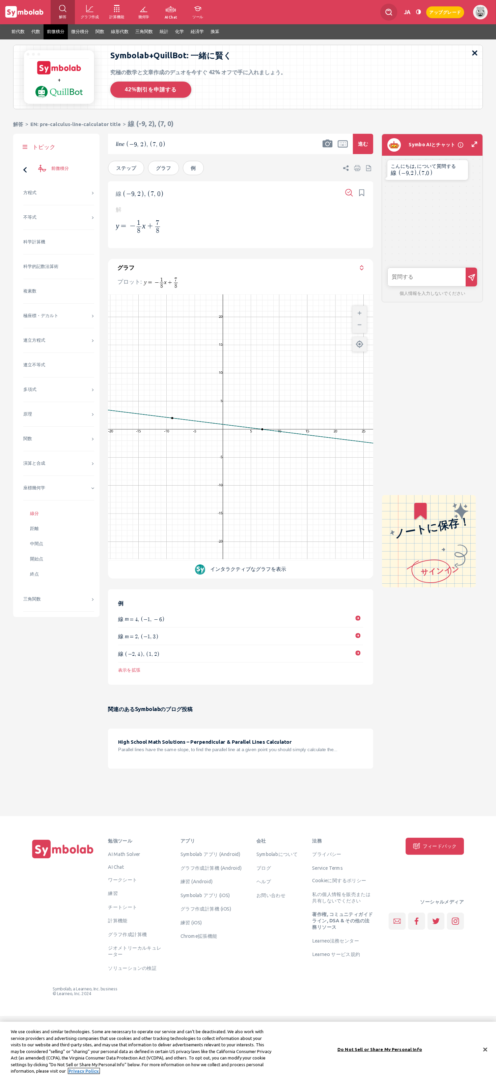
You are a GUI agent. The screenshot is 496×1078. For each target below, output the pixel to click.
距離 (34, 528)
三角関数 (32, 599)
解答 (18, 124)
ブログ (263, 867)
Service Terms (327, 867)
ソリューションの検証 (132, 968)
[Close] (485, 1049)
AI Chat (116, 866)
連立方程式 (34, 340)
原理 (27, 414)
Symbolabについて (277, 854)
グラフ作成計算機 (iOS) (206, 909)
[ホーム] (62, 858)
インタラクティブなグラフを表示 (248, 569)
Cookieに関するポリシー (339, 880)
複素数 (29, 291)
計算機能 (118, 920)
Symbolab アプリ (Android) (211, 854)
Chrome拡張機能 (199, 936)
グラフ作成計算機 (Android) (211, 867)
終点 (34, 574)
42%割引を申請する (151, 89)
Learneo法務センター (335, 940)
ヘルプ (263, 881)
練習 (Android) (197, 881)
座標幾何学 (34, 487)
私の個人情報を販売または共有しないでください (341, 897)
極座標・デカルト (40, 315)
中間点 (36, 543)
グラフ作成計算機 (127, 934)
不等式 (29, 217)
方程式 (29, 192)
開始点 (36, 558)
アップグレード (445, 11)
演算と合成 (34, 463)
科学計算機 (34, 241)
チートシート (122, 907)
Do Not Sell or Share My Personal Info (379, 1049)
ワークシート (122, 879)
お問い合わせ (270, 895)
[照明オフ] (418, 12)
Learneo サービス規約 (336, 954)
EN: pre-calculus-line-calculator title (75, 124)
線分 (34, 513)
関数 (27, 438)
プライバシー (326, 854)
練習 (113, 893)
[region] (248, 1050)
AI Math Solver (124, 854)
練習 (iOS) (191, 922)
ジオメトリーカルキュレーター (134, 951)
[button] (328, 148)
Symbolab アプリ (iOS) (205, 895)
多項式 (29, 389)
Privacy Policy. (83, 1071)
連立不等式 (34, 364)
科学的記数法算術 (40, 266)
